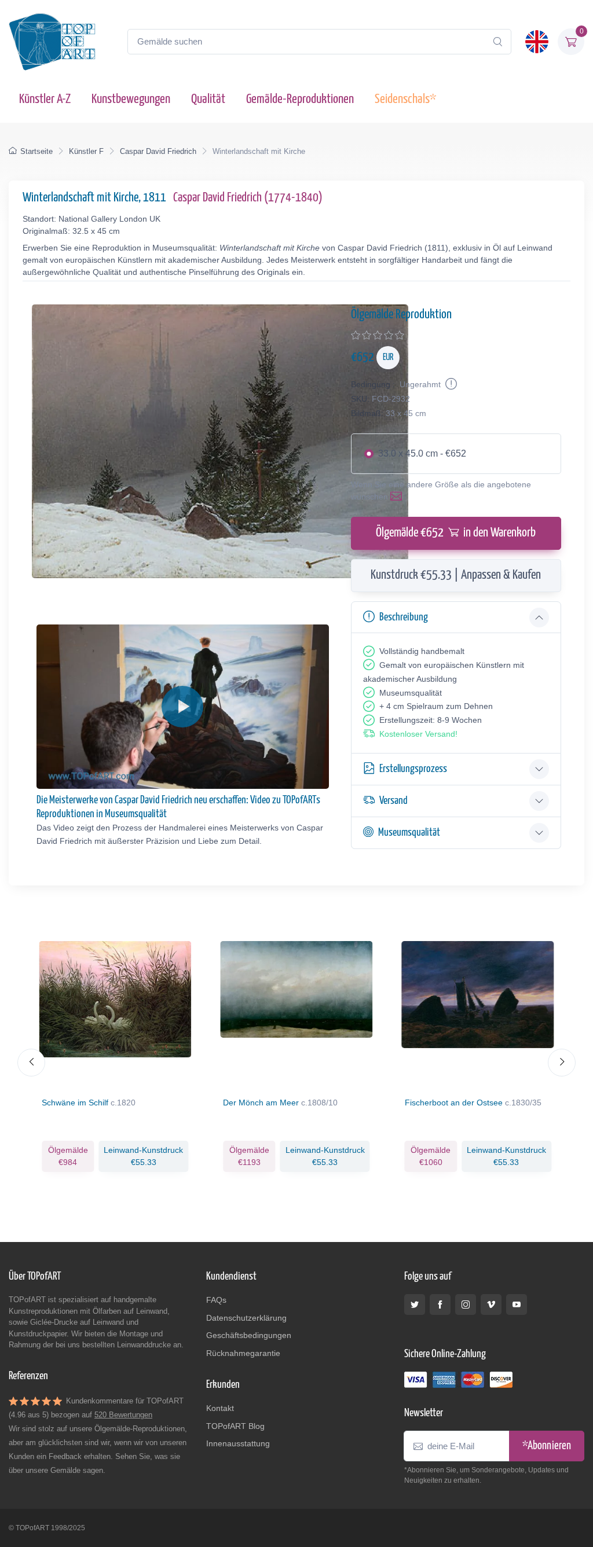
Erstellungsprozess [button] (413, 768)
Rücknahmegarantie (243, 1353)
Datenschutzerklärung (246, 1317)
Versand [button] (393, 800)
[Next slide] (562, 1062)
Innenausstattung (238, 1443)
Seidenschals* (405, 99)
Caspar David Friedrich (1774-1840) (248, 198)
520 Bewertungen (123, 1414)
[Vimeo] (491, 1304)
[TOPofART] (52, 41)
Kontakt (220, 1408)
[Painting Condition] (450, 384)
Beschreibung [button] (403, 617)
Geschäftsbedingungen (248, 1335)
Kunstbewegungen (130, 99)
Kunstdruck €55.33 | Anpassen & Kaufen (456, 575)
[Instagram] (465, 1304)
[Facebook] (440, 1304)
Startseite (36, 151)
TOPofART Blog (235, 1426)
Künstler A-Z (45, 99)
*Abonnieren (546, 1446)
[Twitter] (414, 1304)
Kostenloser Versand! (418, 733)
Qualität (208, 99)
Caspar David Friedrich (158, 151)
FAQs (216, 1300)
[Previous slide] (31, 1062)
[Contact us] (398, 496)
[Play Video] (182, 706)
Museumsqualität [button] (409, 832)
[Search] (497, 42)
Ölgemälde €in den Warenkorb (456, 533)
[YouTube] (516, 1304)
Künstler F (86, 151)
